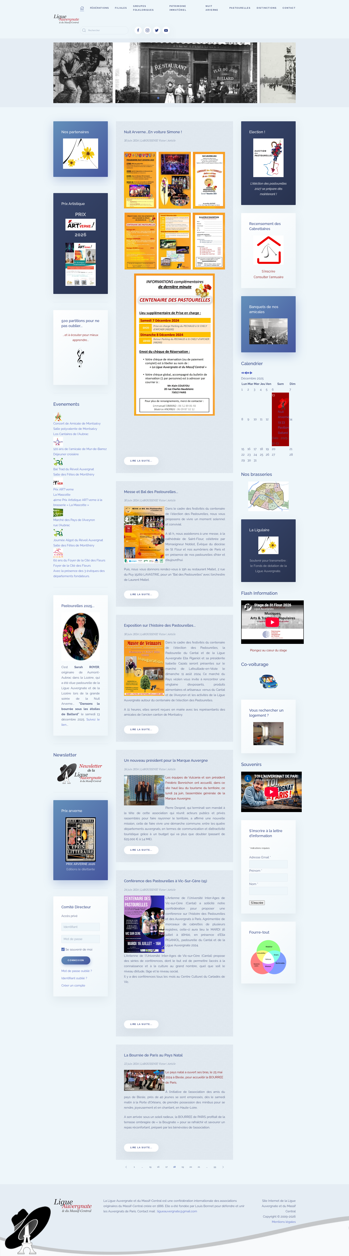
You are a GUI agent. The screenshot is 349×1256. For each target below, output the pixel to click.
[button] (82, 8)
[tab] (144, 98)
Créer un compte (73, 985)
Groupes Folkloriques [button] (143, 8)
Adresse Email (260, 857)
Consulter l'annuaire (268, 277)
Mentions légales (284, 1222)
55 (215, 1167)
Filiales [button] (121, 8)
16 (158, 1167)
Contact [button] (289, 8)
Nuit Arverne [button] (212, 8)
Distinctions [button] (267, 8)
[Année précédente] (242, 373)
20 (190, 1167)
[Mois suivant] (251, 373)
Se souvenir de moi (78, 949)
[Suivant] (223, 1167)
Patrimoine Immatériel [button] (177, 8)
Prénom (255, 871)
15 (150, 1167)
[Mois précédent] (245, 373)
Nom (253, 884)
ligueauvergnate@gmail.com (177, 1211)
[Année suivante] (248, 373)
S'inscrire (268, 271)
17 (166, 1167)
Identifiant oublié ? (74, 978)
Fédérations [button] (99, 8)
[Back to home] (66, 19)
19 (183, 1167)
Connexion (76, 960)
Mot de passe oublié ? (76, 971)
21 (199, 1167)
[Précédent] (126, 1167)
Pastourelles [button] (240, 8)
